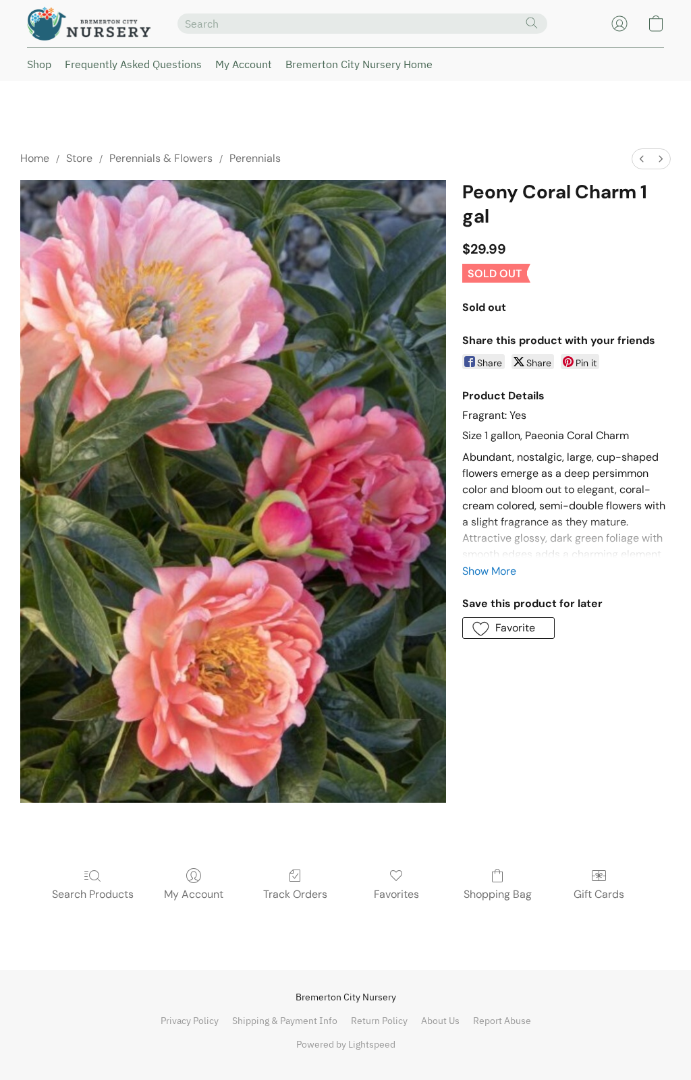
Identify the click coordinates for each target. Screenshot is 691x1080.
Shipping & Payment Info (284, 1021)
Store (79, 158)
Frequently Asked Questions (133, 64)
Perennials (255, 158)
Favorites (396, 894)
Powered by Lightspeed (345, 1044)
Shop (39, 64)
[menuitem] (641, 159)
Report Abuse (502, 1021)
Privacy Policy (190, 1021)
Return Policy (379, 1021)
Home (34, 158)
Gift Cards (599, 894)
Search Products (93, 894)
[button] (88, 23)
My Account (243, 64)
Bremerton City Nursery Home (359, 64)
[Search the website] (532, 22)
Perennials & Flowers (161, 158)
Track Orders (295, 894)
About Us (440, 1021)
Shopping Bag (498, 894)
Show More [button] (489, 571)
